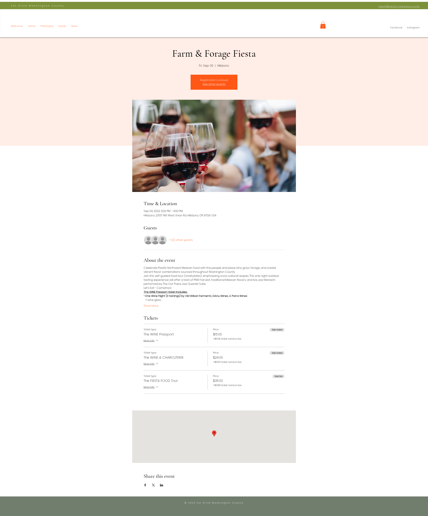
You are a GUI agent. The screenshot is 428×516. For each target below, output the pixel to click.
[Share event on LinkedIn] (161, 485)
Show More (151, 306)
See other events (214, 84)
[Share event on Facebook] (145, 485)
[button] (323, 25)
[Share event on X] (153, 485)
